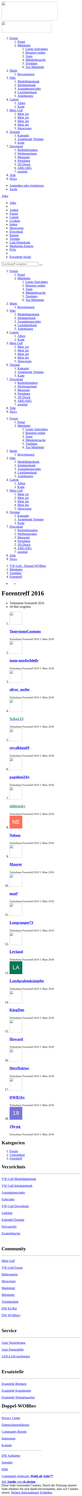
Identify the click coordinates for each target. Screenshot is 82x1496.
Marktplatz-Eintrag (21, 246)
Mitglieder (8, 1295)
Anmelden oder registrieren (27, 185)
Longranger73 (21, 922)
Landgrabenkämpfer (27, 981)
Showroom (16, 228)
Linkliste (7, 1213)
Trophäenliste (10, 1301)
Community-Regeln (14, 1431)
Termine (15, 239)
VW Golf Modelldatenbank (19, 1179)
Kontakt (7, 1445)
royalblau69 (19, 748)
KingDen (17, 1010)
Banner (14, 235)
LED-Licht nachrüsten (16, 1356)
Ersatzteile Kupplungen (16, 1390)
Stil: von (18, 1481)
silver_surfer (20, 689)
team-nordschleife (24, 660)
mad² (14, 893)
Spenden (7, 1462)
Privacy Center (11, 1418)
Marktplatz (8, 1288)
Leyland (16, 951)
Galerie (14, 217)
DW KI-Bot (9, 1308)
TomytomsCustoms (25, 631)
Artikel (14, 210)
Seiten (13, 224)
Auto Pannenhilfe (13, 1349)
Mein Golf (8, 1260)
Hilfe (5, 1469)
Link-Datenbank (20, 242)
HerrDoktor (19, 1068)
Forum (14, 213)
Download (16, 231)
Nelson (15, 835)
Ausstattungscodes (13, 1192)
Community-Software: (27, 1476)
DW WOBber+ (11, 1315)
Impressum (8, 1438)
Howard (16, 1039)
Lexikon (15, 220)
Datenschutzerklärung (15, 1425)
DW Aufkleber (11, 1455)
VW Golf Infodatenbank (17, 1185)
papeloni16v (20, 777)
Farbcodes (8, 1199)
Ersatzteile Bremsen (14, 1383)
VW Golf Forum (12, 1267)
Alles (13, 202)
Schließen (46, 1492)
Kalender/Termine (13, 1219)
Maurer (16, 864)
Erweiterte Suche (20, 257)
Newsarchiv (9, 1226)
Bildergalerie (10, 1274)
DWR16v (17, 1097)
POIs (13, 249)
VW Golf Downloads (15, 1206)
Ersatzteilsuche (11, 1233)
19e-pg (15, 1126)
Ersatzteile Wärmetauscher (18, 1397)
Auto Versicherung (13, 1342)
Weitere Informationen (25, 1492)
